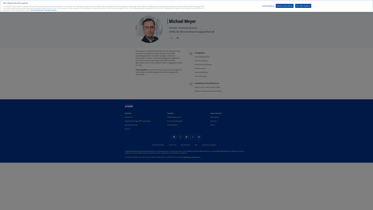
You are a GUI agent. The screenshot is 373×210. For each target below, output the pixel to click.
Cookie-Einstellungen (268, 6)
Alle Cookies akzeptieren (303, 6)
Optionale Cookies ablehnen (284, 6)
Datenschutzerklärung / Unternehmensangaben (44, 10)
